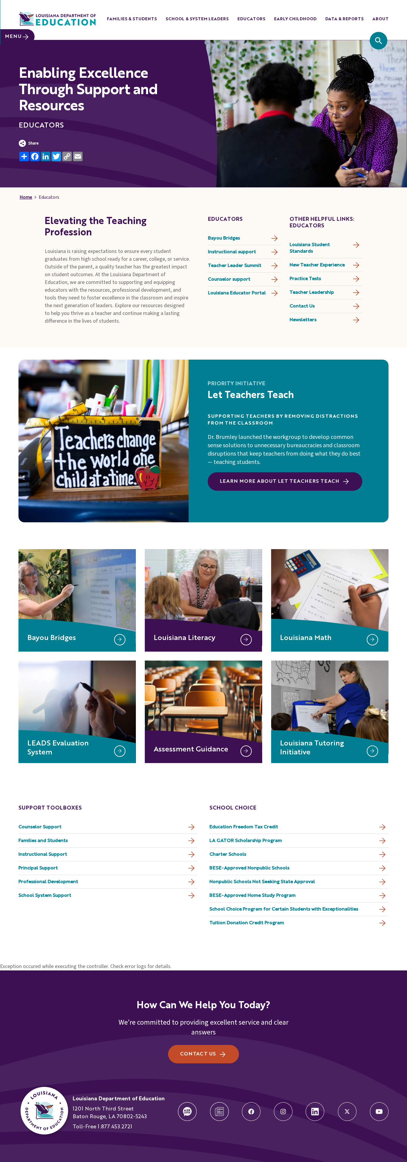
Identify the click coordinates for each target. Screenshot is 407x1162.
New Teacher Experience (317, 265)
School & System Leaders (197, 19)
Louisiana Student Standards (310, 248)
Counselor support (229, 279)
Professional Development (48, 882)
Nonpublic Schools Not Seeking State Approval (262, 882)
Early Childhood (295, 19)
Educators (251, 19)
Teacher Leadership (312, 292)
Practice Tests (305, 278)
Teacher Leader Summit (234, 265)
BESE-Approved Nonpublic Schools (249, 868)
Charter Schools (227, 854)
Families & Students (132, 19)
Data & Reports (344, 19)
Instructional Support (42, 854)
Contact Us (302, 306)
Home (26, 197)
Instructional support (232, 252)
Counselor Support (39, 827)
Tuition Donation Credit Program (246, 923)
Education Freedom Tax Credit (243, 827)
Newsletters (303, 320)
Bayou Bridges (224, 238)
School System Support (44, 895)
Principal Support (38, 868)
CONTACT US (198, 1054)
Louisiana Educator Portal (237, 293)
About (380, 19)
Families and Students (43, 840)
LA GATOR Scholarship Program (245, 840)
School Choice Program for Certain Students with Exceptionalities (283, 909)
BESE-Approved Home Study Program (252, 895)
